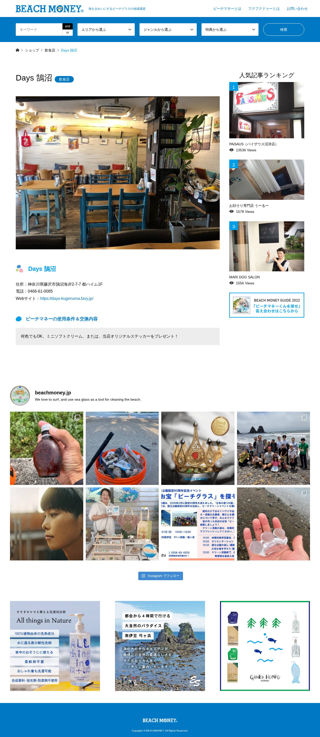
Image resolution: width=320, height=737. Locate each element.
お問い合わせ (297, 9)
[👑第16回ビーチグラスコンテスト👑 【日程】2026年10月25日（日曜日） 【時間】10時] (197, 448)
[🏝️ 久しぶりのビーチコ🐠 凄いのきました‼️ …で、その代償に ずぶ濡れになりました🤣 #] (273, 524)
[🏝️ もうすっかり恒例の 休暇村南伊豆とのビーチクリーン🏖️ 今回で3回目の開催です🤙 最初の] (197, 524)
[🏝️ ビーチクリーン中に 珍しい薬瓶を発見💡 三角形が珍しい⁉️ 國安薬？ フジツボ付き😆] (46, 448)
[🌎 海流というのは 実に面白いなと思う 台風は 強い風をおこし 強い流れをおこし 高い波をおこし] (122, 448)
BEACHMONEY (155, 730)
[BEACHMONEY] (160, 719)
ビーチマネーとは (227, 9)
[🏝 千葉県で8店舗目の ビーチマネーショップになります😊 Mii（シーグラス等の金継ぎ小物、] (122, 524)
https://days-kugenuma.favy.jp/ (66, 298)
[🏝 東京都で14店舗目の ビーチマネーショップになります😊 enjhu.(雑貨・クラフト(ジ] (46, 524)
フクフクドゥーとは (264, 9)
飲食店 (64, 79)
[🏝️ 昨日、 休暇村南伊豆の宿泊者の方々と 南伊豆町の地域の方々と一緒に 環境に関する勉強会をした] (273, 448)
